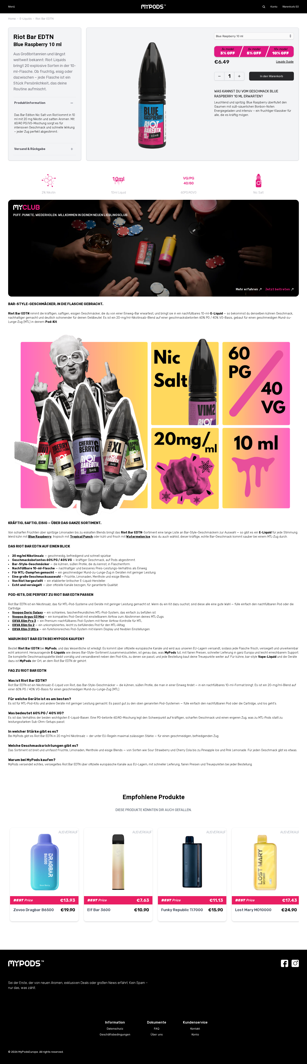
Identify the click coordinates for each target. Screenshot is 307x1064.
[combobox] (254, 36)
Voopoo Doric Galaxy (27, 612)
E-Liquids (26, 18)
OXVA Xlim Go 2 (23, 625)
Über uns (157, 1034)
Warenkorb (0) (290, 6)
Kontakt (195, 1028)
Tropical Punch (81, 536)
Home (12, 18)
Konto (273, 6)
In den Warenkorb (271, 76)
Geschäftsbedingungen (115, 1034)
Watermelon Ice (138, 536)
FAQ (156, 1028)
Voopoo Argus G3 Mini (28, 617)
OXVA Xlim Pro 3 (24, 621)
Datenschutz (115, 1028)
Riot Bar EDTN (45, 18)
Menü (11, 6)
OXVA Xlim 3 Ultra (25, 629)
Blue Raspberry (39, 536)
